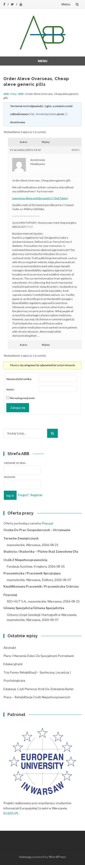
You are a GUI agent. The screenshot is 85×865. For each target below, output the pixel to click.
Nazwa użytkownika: (19, 379)
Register (36, 495)
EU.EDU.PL (11, 813)
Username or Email (15, 463)
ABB (6, 94)
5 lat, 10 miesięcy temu (43, 114)
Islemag (25, 857)
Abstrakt (9, 647)
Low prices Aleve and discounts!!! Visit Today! (40, 198)
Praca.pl (47, 523)
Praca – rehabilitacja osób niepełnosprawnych (36, 697)
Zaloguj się (17, 407)
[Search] (52, 433)
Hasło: (10, 389)
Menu (65, 4)
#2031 (76, 150)
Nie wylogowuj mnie (22, 398)
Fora (13, 94)
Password (9, 477)
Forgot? (23, 495)
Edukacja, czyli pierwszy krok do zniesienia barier (38, 689)
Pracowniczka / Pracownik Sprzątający (32, 573)
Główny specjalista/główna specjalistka (33, 608)
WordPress (57, 857)
